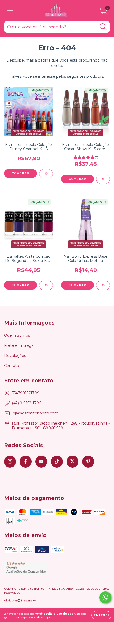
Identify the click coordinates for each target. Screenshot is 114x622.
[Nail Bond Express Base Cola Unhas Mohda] (103, 285)
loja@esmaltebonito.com (35, 413)
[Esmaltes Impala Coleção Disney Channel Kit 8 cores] (46, 173)
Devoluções (15, 355)
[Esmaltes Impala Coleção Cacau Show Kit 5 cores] (103, 179)
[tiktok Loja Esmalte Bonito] (57, 462)
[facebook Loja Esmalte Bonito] (26, 462)
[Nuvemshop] (20, 601)
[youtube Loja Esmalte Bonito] (41, 462)
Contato (11, 365)
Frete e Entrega (19, 345)
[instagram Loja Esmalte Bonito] (10, 462)
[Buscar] (103, 27)
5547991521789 (26, 393)
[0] (103, 12)
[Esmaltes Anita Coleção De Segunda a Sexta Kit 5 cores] (46, 285)
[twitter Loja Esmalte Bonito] (72, 462)
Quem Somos (17, 335)
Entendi (101, 615)
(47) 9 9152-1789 (27, 403)
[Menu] (10, 11)
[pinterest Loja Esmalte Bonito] (88, 462)
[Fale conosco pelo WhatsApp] (105, 597)
